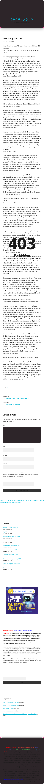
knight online (4, 502)
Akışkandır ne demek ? (12, 404)
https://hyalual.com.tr (37, 500)
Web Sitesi (5, 463)
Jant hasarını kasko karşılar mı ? (11, 545)
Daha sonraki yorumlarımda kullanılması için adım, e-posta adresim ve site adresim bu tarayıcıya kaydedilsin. (21, 475)
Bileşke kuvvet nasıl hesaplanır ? (16, 398)
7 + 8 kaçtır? (6, 480)
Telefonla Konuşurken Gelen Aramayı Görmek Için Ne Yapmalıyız (20, 714)
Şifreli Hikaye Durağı (22, 20)
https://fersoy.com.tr (6, 500)
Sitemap (18, 502)
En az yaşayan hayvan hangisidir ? (12, 559)
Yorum (4, 425)
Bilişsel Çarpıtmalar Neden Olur (11, 702)
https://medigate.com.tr (21, 500)
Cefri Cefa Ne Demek (8, 708)
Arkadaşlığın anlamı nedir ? (10, 550)
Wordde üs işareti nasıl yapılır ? (11, 527)
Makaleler (10, 388)
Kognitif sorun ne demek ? (9, 532)
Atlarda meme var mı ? (9, 541)
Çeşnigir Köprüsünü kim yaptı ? (11, 554)
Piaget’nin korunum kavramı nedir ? (12, 563)
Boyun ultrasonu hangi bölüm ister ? (12, 536)
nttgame (12, 502)
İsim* (4, 446)
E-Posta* (5, 455)
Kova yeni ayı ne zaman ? (9, 568)
